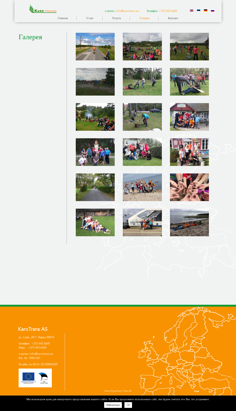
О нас (89, 18)
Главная (63, 18)
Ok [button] (128, 405)
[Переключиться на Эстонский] (198, 10)
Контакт (173, 18)
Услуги (116, 18)
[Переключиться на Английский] (191, 10)
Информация (113, 405)
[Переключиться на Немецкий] (205, 10)
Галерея (144, 18)
